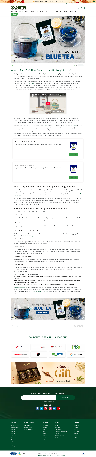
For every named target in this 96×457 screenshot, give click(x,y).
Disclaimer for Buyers (59, 455)
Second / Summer (28, 427)
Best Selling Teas (15, 425)
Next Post (81, 322)
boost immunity (28, 236)
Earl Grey (13, 445)
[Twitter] (41, 408)
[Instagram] (50, 408)
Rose (46, 291)
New (12, 11)
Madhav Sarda (49, 74)
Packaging (34, 11)
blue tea (81, 65)
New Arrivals (58, 427)
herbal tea (46, 125)
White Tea (13, 433)
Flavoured (13, 439)
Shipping (29, 3)
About (12, 3)
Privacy (47, 455)
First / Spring (27, 425)
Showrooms (18, 3)
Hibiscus (42, 291)
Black (41, 11)
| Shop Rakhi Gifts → (48, 1)
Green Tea (13, 431)
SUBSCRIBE (65, 398)
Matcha (12, 443)
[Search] (78, 8)
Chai (76, 11)
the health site (30, 74)
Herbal (12, 441)
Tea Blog (57, 433)
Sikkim (76, 433)
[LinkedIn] (54, 408)
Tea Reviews (58, 437)
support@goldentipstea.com (73, 3)
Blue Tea (31, 83)
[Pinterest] (45, 408)
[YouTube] (58, 408)
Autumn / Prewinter (28, 429)
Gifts (26, 11)
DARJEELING (58, 11)
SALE (56, 425)
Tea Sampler (58, 429)
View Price (73, 154)
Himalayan (76, 431)
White (52, 11)
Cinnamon (45, 427)
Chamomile (35, 291)
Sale (15, 14)
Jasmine (45, 435)
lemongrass (73, 125)
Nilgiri (76, 429)
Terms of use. (41, 455)
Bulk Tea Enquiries (59, 435)
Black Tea (13, 429)
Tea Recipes (45, 439)
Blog (24, 3)
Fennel (44, 437)
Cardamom (45, 425)
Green (46, 11)
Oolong (71, 11)
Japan (75, 435)
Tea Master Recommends (61, 431)
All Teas (76, 437)
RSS (16, 325)
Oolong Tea (13, 435)
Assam (65, 11)
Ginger (44, 433)
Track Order (35, 3)
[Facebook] (37, 408)
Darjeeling (76, 425)
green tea (62, 89)
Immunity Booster (15, 427)
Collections (17, 11)
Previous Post (16, 322)
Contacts (42, 3)
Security (51, 455)
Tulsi (44, 429)
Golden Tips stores (21, 287)
